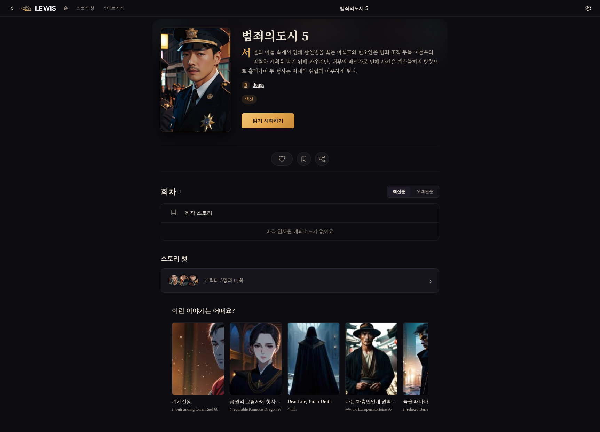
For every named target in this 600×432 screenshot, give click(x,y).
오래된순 (425, 191)
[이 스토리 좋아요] (282, 159)
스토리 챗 (85, 7)
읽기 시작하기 (268, 120)
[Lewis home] (38, 8)
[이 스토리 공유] (322, 159)
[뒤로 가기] (11, 8)
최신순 (399, 191)
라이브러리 (113, 7)
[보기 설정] (588, 8)
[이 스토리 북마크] (304, 159)
